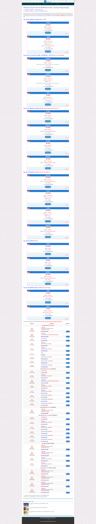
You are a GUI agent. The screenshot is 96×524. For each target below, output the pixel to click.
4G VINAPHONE (56, 3)
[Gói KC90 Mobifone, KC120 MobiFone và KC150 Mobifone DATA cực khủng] (26, 513)
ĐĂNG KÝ (48, 32)
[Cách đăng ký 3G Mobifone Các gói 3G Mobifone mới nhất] (26, 504)
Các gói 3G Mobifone (28, 19)
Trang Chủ (23, 4)
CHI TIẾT (66, 33)
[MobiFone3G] (48, 1)
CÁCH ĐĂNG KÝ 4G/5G (29, 3)
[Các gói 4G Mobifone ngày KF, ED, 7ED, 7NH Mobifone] (26, 508)
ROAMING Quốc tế (45, 3)
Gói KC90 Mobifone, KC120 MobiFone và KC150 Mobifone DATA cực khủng (41, 511)
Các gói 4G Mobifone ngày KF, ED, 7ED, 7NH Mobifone (38, 507)
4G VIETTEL (51, 3)
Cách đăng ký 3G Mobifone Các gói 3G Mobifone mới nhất (38, 503)
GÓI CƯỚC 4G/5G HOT (37, 3)
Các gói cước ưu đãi (28, 55)
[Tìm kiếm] (66, 1)
